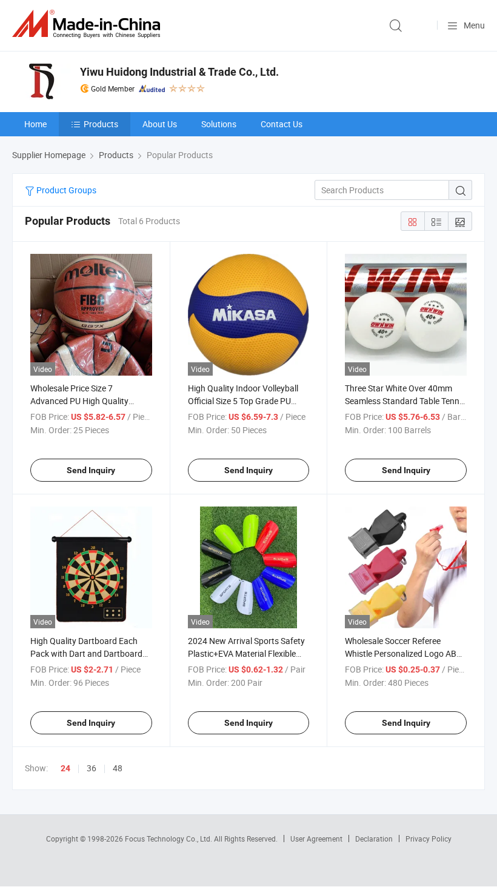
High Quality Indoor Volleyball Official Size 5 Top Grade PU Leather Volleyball (243, 400)
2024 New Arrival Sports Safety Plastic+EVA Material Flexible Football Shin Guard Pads (246, 653)
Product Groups (65, 190)
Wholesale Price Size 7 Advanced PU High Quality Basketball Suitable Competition (90, 400)
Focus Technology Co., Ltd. (169, 838)
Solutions (218, 124)
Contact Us (281, 124)
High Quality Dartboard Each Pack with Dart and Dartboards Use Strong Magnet (88, 653)
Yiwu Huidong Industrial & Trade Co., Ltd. (179, 71)
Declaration (374, 838)
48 (117, 768)
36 (91, 768)
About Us (159, 124)
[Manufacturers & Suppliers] (88, 24)
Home (35, 124)
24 (65, 768)
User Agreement (316, 838)
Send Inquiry (91, 470)
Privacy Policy (428, 838)
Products (101, 124)
